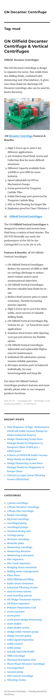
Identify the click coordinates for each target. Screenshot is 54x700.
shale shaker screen (18, 627)
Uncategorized (25, 401)
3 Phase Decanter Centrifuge (23, 507)
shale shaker (14, 623)
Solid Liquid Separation (20, 639)
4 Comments (30, 404)
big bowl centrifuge (18, 519)
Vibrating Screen (16, 679)
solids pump (14, 647)
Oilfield (14, 216)
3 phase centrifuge (17, 503)
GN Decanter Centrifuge (25, 12)
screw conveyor (16, 611)
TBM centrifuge (16, 655)
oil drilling (9, 404)
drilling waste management (23, 571)
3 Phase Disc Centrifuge (20, 511)
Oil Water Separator (18, 603)
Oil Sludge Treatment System (24, 599)
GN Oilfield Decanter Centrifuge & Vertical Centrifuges (26, 46)
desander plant (15, 543)
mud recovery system (19, 591)
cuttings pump (15, 535)
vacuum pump (15, 671)
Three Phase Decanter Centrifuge (26, 663)
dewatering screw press (20, 555)
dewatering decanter (19, 551)
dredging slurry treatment (22, 567)
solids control (15, 643)
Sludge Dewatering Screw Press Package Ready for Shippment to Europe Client (25, 467)
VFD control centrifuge (20, 675)
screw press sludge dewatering (24, 619)
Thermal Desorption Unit (21, 659)
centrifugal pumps (17, 527)
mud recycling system (19, 595)
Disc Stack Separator (19, 563)
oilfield (18, 404)
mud (47, 401)
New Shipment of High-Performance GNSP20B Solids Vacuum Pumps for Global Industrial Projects (28, 431)
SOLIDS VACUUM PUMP (20, 651)
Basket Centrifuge (17, 515)
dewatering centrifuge (19, 547)
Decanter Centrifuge (21, 136)
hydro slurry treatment (20, 583)
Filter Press (13, 575)
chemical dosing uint (19, 531)
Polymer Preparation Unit (21, 607)
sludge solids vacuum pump (22, 631)
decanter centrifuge (18, 539)
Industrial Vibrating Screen (22, 587)
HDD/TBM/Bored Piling (20, 579)
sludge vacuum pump (19, 635)
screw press (13, 615)
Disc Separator (15, 559)
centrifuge (39, 401)
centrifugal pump (17, 523)
